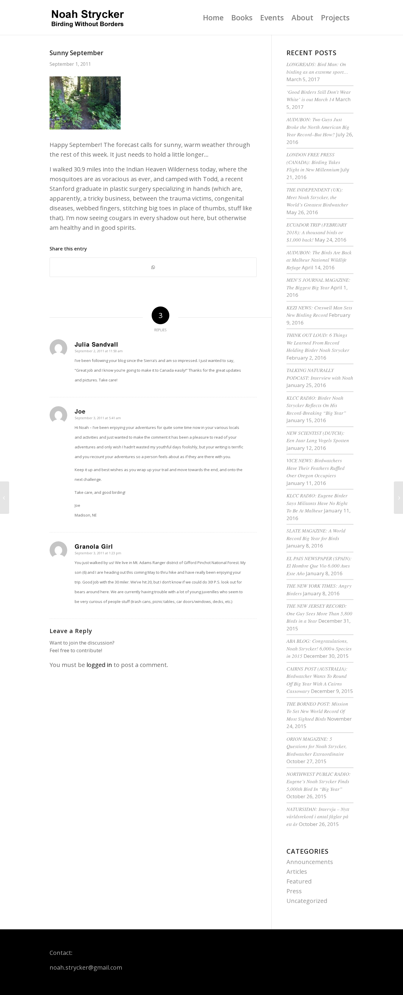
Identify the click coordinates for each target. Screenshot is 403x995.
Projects (335, 17)
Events (272, 17)
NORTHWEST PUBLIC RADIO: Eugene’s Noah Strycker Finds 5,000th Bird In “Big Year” (318, 781)
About (302, 17)
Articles (296, 872)
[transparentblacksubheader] (87, 17)
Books (242, 17)
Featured (299, 881)
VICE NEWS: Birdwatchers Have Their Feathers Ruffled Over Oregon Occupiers (315, 468)
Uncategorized (306, 901)
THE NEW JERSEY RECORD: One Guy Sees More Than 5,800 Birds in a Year (319, 613)
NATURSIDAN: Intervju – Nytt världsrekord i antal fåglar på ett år (317, 816)
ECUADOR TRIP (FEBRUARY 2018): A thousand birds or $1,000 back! (316, 232)
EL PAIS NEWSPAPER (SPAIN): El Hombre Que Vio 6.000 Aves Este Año (319, 566)
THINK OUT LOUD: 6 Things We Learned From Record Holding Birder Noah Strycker (317, 342)
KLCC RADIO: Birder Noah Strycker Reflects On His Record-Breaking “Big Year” (316, 405)
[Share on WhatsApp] (153, 267)
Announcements (309, 862)
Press (294, 891)
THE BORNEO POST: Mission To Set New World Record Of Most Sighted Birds (317, 711)
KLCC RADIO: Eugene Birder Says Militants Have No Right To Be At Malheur (317, 503)
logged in (99, 665)
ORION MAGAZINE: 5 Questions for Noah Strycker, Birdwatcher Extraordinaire (316, 746)
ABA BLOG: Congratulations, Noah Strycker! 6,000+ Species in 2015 (319, 648)
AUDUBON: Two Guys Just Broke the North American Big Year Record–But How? (317, 127)
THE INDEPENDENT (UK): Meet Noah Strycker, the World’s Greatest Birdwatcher (317, 197)
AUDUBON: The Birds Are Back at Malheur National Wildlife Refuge (319, 260)
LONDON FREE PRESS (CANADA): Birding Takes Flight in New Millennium (313, 162)
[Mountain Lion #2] (4, 497)
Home (213, 17)
